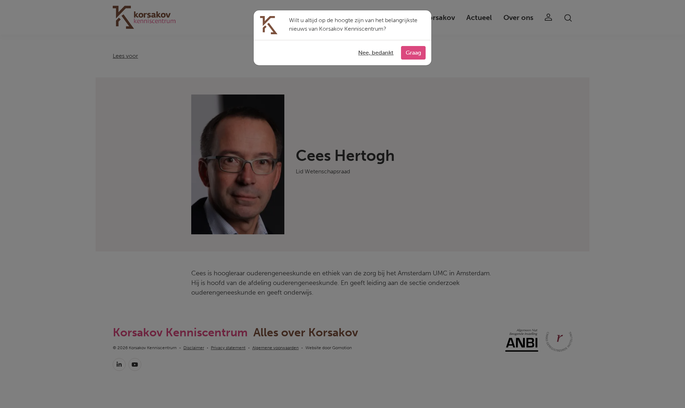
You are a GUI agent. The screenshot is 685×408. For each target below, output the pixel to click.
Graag (413, 52)
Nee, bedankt (376, 52)
